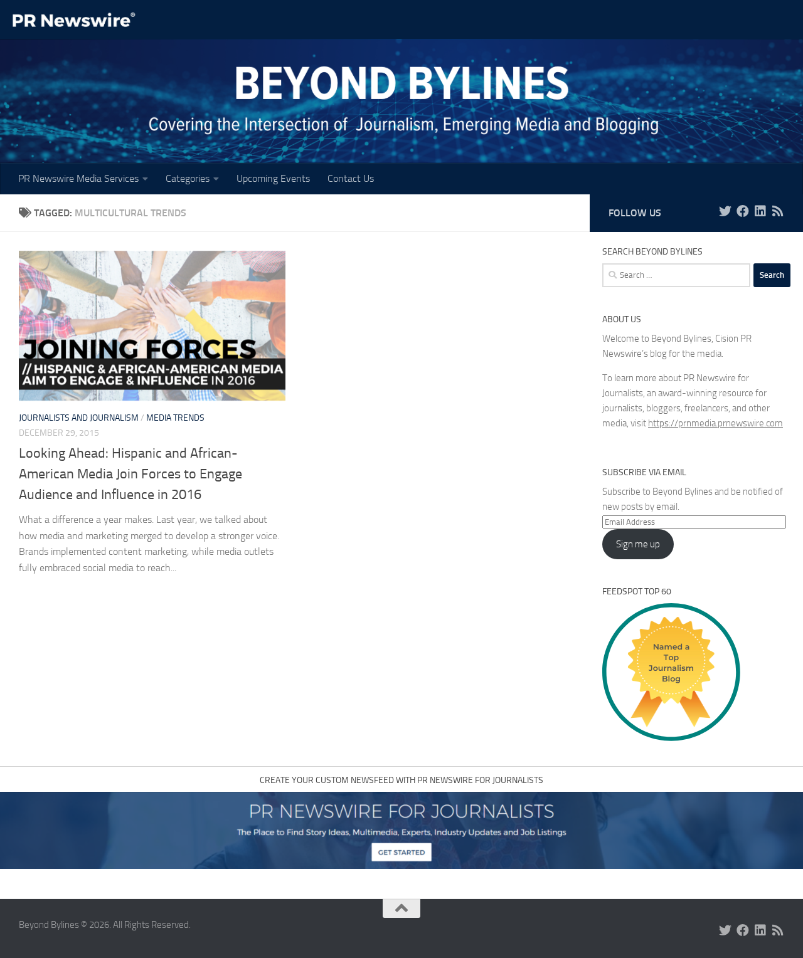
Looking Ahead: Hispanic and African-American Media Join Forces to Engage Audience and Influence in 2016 (130, 474)
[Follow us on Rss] (778, 211)
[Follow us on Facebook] (743, 211)
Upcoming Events (273, 178)
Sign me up (638, 544)
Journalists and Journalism (79, 418)
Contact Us (350, 178)
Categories (188, 178)
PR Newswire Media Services (78, 178)
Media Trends (175, 418)
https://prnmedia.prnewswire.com (715, 423)
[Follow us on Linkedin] (760, 211)
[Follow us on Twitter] (725, 211)
